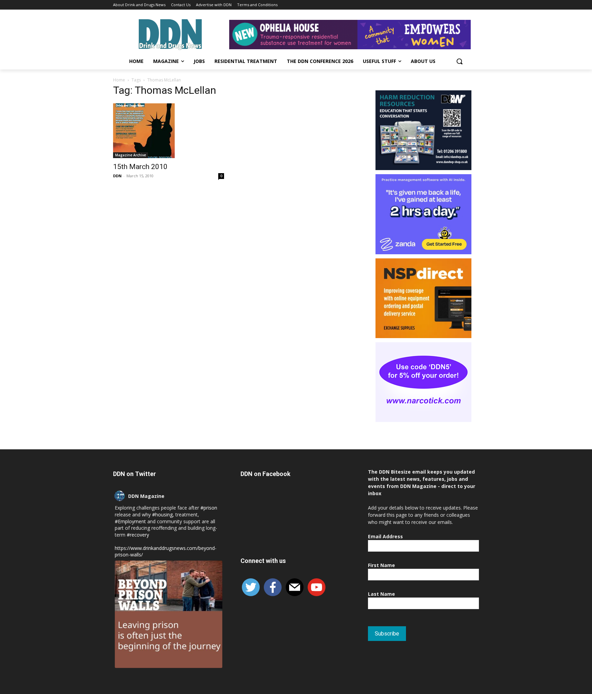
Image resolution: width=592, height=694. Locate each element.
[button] (459, 61)
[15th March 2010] (168, 130)
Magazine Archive (130, 155)
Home (119, 80)
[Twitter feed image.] (168, 614)
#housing (162, 514)
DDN (117, 175)
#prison (208, 507)
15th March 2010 (140, 167)
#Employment (130, 521)
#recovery (138, 534)
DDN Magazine (146, 496)
